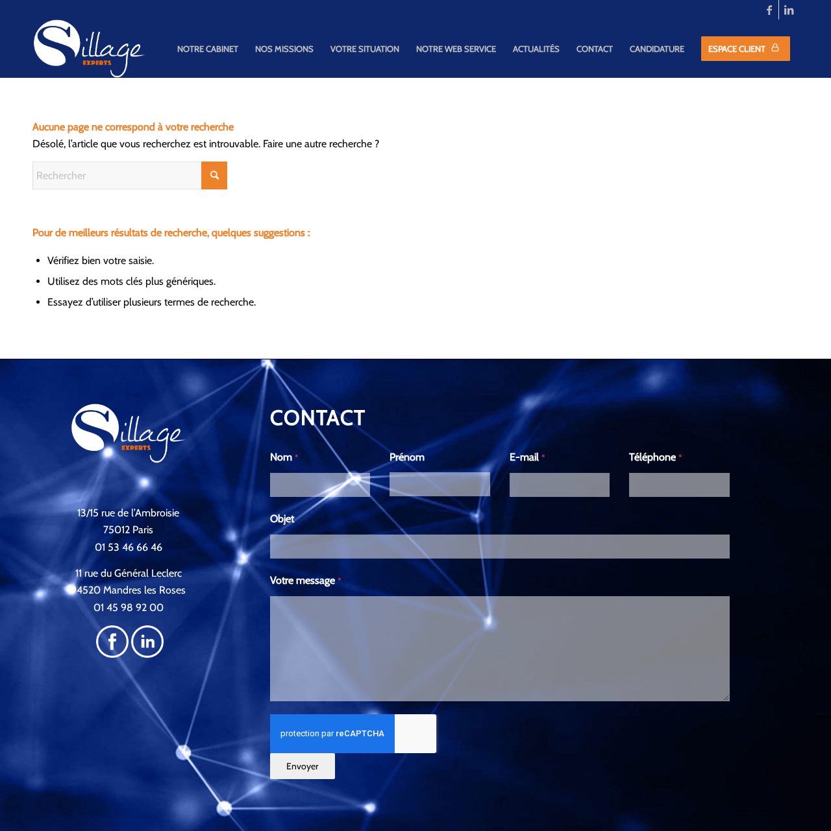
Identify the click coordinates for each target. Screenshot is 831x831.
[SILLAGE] (89, 48)
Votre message (305, 580)
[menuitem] (208, 48)
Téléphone (655, 457)
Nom (284, 457)
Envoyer (302, 766)
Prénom (407, 457)
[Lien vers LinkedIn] (789, 9)
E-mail (527, 457)
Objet (282, 518)
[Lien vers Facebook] (769, 9)
